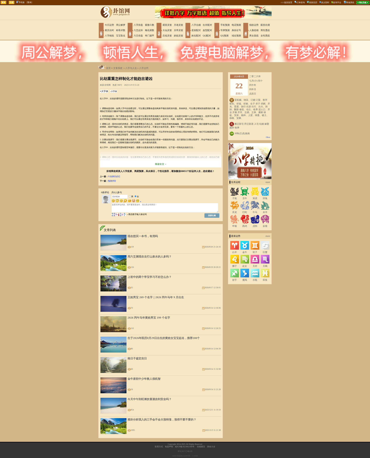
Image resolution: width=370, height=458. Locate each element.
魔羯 (244, 280)
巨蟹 (265, 252)
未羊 (265, 212)
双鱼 (265, 280)
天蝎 (265, 266)
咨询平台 (337, 2)
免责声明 (169, 447)
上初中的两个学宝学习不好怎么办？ (150, 276)
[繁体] (29, 2)
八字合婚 (196, 25)
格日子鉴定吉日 (137, 358)
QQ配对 (207, 35)
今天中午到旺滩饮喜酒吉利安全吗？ (150, 399)
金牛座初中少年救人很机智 (144, 378)
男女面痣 (254, 35)
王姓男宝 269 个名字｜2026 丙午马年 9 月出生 (156, 297)
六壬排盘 (138, 35)
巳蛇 (244, 212)
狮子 (234, 266)
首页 (108, 68)
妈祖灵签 (178, 35)
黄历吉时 (109, 30)
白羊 (234, 252)
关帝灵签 (178, 30)
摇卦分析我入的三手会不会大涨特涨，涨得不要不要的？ (162, 419)
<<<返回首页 (286, 2)
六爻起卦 (138, 30)
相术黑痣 (245, 30)
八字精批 (109, 35)
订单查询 (301, 2)
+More (267, 137)
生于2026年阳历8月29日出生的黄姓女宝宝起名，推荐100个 (164, 338)
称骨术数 (120, 30)
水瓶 (255, 280)
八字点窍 (143, 68)
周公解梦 (120, 25)
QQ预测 (224, 35)
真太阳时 (325, 2)
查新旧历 (313, 2)
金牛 (244, 252)
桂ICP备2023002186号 (184, 447)
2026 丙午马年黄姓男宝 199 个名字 (149, 317)
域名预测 (236, 35)
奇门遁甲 (149, 35)
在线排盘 (130, 30)
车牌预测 (225, 30)
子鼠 (234, 198)
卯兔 (265, 198)
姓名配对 (196, 35)
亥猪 (265, 226)
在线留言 (201, 447)
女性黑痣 (265, 35)
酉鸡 (244, 226)
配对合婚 (187, 30)
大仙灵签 (167, 30)
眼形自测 (265, 25)
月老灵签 (178, 25)
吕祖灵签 (167, 35)
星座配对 (196, 30)
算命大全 (211, 447)
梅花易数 (149, 30)
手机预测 (225, 25)
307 (183, 451)
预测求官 (112, 181)
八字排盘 (138, 25)
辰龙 (234, 212)
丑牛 (244, 198)
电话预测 (236, 25)
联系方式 (159, 447)
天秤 (255, 266)
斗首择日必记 (114, 176)
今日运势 (109, 25)
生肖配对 (207, 25)
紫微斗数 (149, 25)
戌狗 (255, 226)
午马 (255, 212)
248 (190, 451)
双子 (255, 252)
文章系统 (117, 68)
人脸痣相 (254, 30)
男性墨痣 (265, 30)
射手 (234, 280)
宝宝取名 (120, 35)
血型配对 (207, 30)
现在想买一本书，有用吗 (143, 236)
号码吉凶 (216, 30)
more (268, 182)
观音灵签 (167, 25)
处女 (244, 266)
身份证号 (236, 30)
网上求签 (159, 30)
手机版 (21, 2)
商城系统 (350, 2)
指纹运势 (254, 25)
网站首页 (101, 30)
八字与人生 (131, 68)
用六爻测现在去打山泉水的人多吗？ (150, 256)
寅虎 (255, 198)
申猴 (234, 226)
